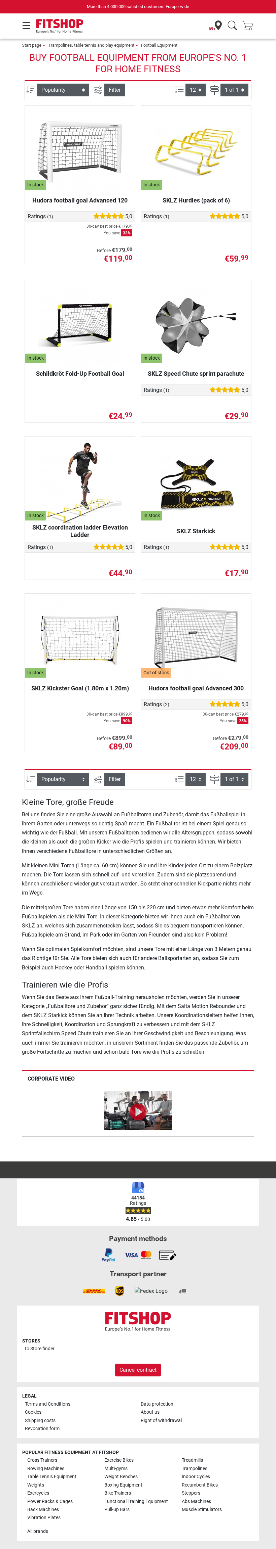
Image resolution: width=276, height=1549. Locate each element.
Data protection (157, 1404)
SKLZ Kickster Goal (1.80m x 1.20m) (80, 688)
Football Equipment (159, 45)
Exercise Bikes (119, 1460)
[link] (108, 1255)
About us (150, 1412)
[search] (232, 26)
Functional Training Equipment (136, 1501)
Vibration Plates (44, 1517)
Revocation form (42, 1428)
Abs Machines (196, 1501)
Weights (35, 1485)
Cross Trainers (42, 1460)
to (40, 1349)
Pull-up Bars (117, 1509)
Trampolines (194, 1468)
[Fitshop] (59, 25)
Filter (114, 90)
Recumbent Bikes (200, 1485)
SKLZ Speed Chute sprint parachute (196, 373)
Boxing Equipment (123, 1485)
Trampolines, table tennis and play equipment (91, 45)
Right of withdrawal (161, 1420)
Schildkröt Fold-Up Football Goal (80, 373)
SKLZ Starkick (196, 531)
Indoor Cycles (196, 1476)
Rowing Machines (45, 1468)
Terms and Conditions (47, 1404)
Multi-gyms (116, 1468)
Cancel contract (138, 1370)
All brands (37, 1531)
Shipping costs (40, 1420)
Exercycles (38, 1493)
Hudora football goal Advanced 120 (80, 200)
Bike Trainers (117, 1493)
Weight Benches (121, 1476)
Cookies (33, 1412)
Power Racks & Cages (50, 1501)
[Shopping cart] (249, 26)
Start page (31, 45)
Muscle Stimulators (202, 1509)
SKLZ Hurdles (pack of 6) (196, 200)
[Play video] (138, 1111)
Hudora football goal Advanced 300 (196, 688)
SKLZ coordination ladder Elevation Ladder (80, 531)
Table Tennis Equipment (51, 1476)
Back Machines (43, 1509)
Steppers (191, 1493)
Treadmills (192, 1460)
